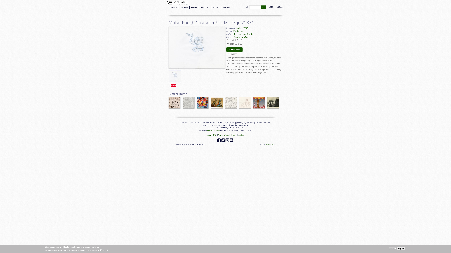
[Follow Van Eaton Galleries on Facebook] (219, 140)
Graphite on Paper (242, 37)
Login (271, 7)
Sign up (279, 7)
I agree (401, 249)
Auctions (184, 7)
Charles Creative (270, 144)
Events (194, 7)
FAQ (214, 135)
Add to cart (234, 49)
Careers (233, 135)
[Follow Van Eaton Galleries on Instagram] (228, 140)
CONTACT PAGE (213, 130)
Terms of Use (223, 135)
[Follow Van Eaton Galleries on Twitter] (223, 140)
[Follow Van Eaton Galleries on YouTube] (232, 140)
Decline (392, 248)
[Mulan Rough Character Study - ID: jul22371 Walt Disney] (197, 47)
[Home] (178, 2)
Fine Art (216, 7)
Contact (226, 7)
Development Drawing (244, 34)
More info (104, 250)
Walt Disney (238, 31)
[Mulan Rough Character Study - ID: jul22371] (176, 75)
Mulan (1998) (242, 28)
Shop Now (173, 7)
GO (263, 7)
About (209, 135)
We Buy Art (205, 7)
